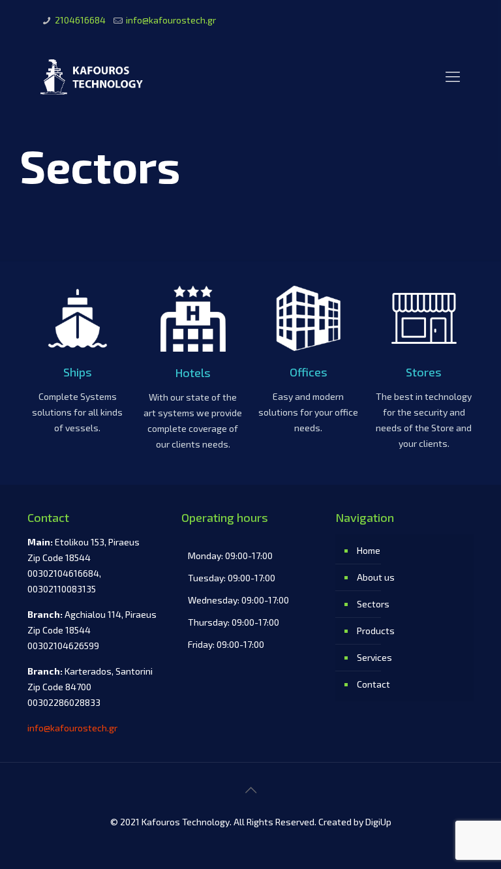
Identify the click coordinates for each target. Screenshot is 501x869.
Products (376, 630)
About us (376, 577)
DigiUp (378, 821)
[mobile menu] (453, 76)
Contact (373, 684)
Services (374, 657)
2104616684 (80, 19)
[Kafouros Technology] (93, 76)
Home (368, 550)
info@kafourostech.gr (171, 19)
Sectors (373, 603)
